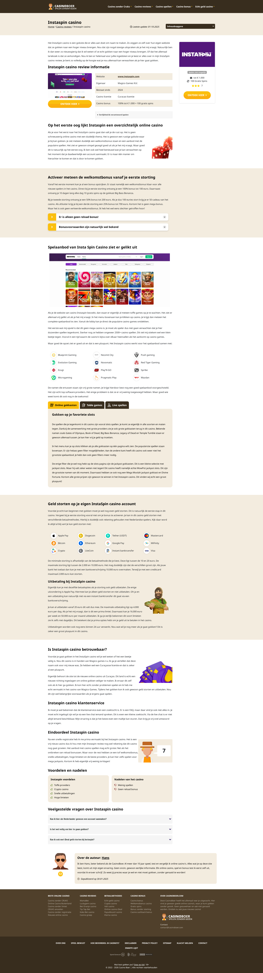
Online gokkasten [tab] (66, 405)
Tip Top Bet (85, 909)
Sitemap (167, 943)
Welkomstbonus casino (141, 903)
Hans (105, 858)
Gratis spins (136, 906)
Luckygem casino (87, 903)
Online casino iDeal (113, 909)
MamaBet (84, 900)
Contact (202, 943)
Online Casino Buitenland (60, 903)
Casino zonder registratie (59, 912)
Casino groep (86, 915)
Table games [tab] (94, 405)
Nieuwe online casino (58, 915)
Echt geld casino (204, 6)
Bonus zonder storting (141, 909)
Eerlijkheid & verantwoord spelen (113, 114)
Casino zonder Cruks (119, 6)
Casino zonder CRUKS (58, 900)
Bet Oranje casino (88, 906)
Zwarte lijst (131, 948)
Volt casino (109, 906)
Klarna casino (110, 915)
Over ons (60, 943)
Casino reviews (143, 6)
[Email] (60, 874)
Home (51, 26)
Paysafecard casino (113, 912)
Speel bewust (78, 943)
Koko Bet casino (87, 912)
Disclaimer (130, 943)
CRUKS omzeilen (55, 909)
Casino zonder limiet (57, 906)
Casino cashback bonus (141, 912)
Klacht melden (185, 943)
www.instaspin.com (128, 76)
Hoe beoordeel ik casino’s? (105, 943)
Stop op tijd (139, 964)
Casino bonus (183, 6)
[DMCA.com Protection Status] (145, 954)
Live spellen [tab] (119, 405)
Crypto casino (110, 903)
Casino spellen (163, 6)
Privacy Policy (150, 943)
